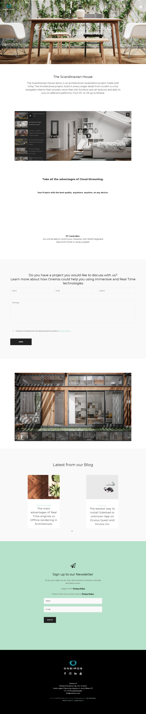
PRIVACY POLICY (68, 700)
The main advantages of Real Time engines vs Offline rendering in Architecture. (43, 516)
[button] (30, 115)
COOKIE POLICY (78, 700)
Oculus (102, 505)
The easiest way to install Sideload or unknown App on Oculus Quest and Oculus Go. (102, 516)
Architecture (44, 505)
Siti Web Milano (91, 698)
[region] (73, 136)
